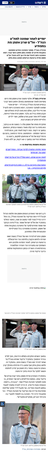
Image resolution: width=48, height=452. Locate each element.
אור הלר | (43, 62)
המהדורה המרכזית (33, 449)
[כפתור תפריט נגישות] (2, 403)
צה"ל (24, 449)
